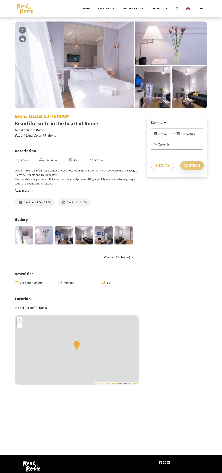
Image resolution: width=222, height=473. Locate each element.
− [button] (19, 325)
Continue (192, 165)
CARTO (134, 383)
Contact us (159, 8)
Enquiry (162, 165)
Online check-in (133, 8)
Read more (22, 190)
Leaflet (98, 383)
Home (86, 8)
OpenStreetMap (111, 383)
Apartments (106, 8)
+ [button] (19, 320)
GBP (200, 8)
